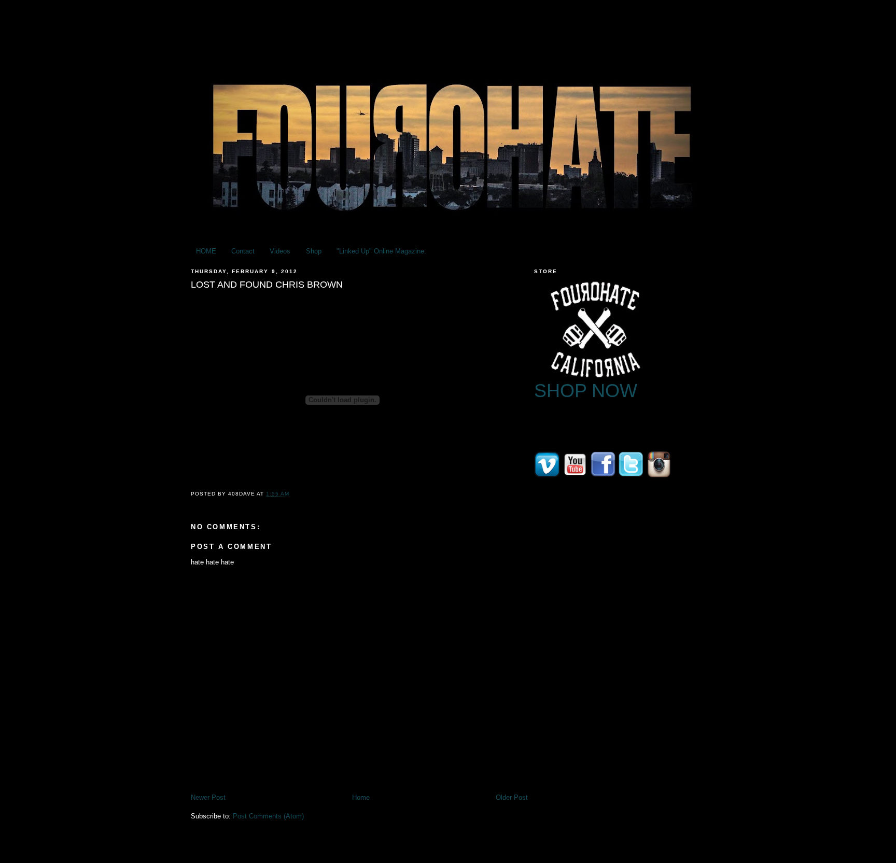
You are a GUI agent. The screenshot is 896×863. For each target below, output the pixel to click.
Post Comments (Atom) (268, 816)
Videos (280, 251)
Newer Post (208, 797)
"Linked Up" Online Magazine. (381, 251)
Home (361, 797)
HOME (206, 251)
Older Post (512, 797)
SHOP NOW (585, 390)
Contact (243, 251)
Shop (313, 251)
